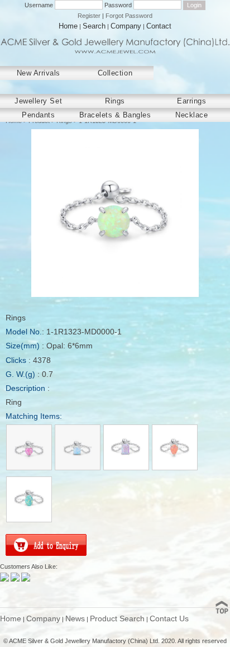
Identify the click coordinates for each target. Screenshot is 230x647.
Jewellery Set (38, 101)
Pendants (38, 115)
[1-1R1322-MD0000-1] (127, 468)
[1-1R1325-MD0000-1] (29, 520)
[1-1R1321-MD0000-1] (78, 468)
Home (68, 26)
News (75, 618)
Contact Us (169, 618)
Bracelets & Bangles (115, 115)
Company (126, 26)
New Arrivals (38, 73)
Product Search (117, 618)
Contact (158, 26)
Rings (115, 101)
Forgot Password (129, 15)
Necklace (191, 115)
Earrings (191, 101)
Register (89, 15)
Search (94, 26)
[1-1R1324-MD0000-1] (174, 468)
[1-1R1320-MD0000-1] (30, 468)
